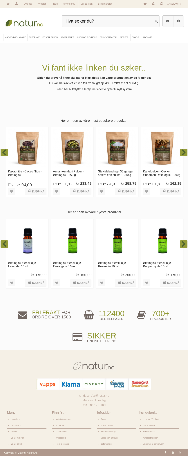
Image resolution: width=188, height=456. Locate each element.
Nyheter (42, 3)
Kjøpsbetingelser (150, 438)
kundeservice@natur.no (94, 396)
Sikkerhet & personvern (153, 444)
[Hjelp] (178, 21)
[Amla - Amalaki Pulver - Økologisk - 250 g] (72, 148)
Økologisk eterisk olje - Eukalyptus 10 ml (68, 264)
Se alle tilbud (16, 444)
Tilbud (54, 3)
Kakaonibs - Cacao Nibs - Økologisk (24, 173)
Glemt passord (149, 425)
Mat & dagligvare (63, 419)
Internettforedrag (108, 431)
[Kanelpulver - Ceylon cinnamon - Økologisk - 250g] (162, 148)
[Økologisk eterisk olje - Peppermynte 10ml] (162, 240)
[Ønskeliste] (145, 4)
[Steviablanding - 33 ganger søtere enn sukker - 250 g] (117, 148)
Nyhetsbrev (69, 3)
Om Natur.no (16, 425)
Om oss (28, 3)
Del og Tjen (86, 3)
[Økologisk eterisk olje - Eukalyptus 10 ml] (72, 240)
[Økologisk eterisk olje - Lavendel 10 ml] (27, 240)
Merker (14, 431)
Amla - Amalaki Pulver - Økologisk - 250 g (68, 173)
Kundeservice (149, 431)
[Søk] (156, 21)
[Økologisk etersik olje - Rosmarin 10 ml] (117, 240)
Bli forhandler (105, 3)
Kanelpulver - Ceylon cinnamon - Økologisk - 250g (161, 173)
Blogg (103, 419)
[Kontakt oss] (168, 21)
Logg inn (153, 6)
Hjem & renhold (62, 444)
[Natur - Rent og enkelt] (26, 22)
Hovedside (15, 419)
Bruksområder (107, 425)
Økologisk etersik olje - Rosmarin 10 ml (113, 264)
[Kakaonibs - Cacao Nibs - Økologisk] (27, 148)
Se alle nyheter (17, 438)
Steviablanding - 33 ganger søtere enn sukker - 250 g (115, 173)
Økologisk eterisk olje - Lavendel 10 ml (23, 264)
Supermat (60, 425)
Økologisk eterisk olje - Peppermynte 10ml (158, 264)
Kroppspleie (61, 438)
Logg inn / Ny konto (151, 419)
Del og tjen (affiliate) (109, 438)
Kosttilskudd (61, 431)
